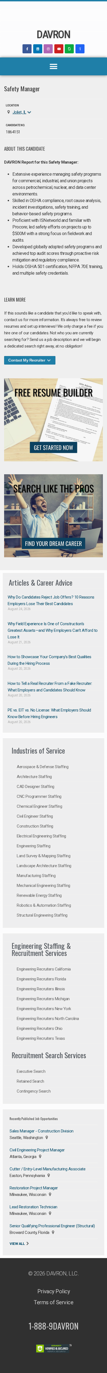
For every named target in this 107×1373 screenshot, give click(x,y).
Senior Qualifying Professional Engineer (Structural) (52, 1225)
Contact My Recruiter (27, 360)
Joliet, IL (19, 112)
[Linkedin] (37, 48)
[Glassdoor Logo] (69, 48)
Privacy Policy (53, 1291)
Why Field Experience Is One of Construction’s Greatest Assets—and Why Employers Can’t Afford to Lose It (53, 630)
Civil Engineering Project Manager (37, 1150)
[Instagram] (48, 48)
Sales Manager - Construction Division (42, 1131)
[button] (53, 66)
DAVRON (53, 34)
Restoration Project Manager (34, 1187)
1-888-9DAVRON (53, 1326)
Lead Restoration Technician (33, 1206)
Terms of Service (53, 1302)
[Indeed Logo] (80, 48)
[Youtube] (58, 48)
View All (17, 1243)
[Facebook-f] (27, 48)
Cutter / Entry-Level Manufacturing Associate (47, 1169)
